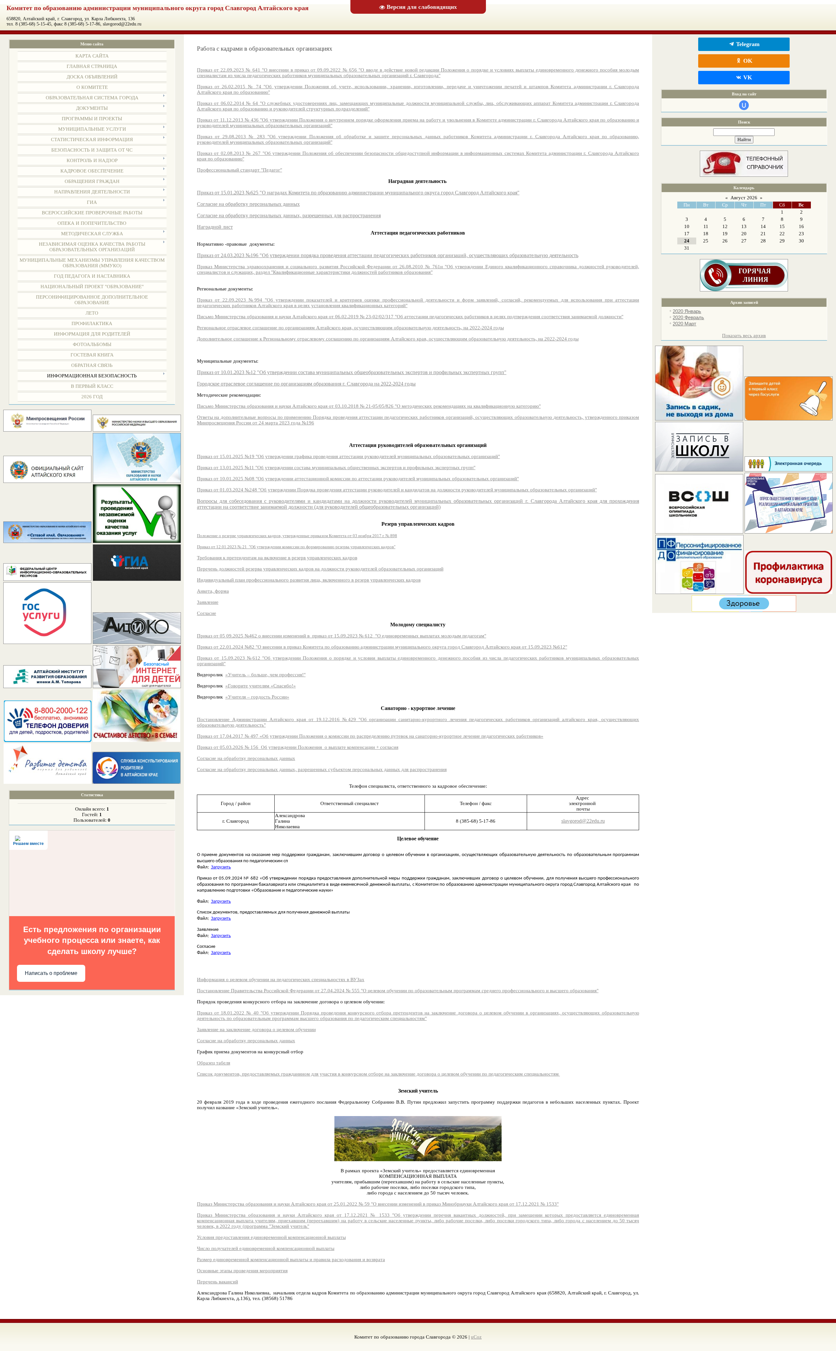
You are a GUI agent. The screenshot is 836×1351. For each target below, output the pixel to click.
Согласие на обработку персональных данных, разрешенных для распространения (289, 215)
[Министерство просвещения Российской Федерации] (47, 430)
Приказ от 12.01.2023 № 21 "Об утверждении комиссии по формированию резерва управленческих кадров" (296, 546)
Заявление (207, 602)
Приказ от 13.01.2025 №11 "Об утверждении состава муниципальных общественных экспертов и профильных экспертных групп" (336, 467)
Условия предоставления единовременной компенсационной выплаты (271, 1237)
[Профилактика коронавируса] (788, 592)
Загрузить (221, 867)
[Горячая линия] (744, 289)
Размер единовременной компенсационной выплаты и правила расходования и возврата (291, 1259)
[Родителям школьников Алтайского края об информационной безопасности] (137, 686)
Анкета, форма (213, 591)
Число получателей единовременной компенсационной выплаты (265, 1248)
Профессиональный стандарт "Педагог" (239, 170)
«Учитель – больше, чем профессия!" (265, 674)
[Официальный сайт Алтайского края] (47, 481)
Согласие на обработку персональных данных (248, 204)
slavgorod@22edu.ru (583, 821)
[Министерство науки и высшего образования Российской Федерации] (137, 430)
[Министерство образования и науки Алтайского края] (137, 481)
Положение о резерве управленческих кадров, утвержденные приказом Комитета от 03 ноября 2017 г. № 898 (297, 535)
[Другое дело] (744, 610)
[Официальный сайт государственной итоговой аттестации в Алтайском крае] (137, 579)
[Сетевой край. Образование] (47, 541)
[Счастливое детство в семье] (136, 740)
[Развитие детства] (47, 782)
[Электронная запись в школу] (699, 469)
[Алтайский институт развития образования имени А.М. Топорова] (47, 686)
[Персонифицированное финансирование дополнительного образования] (699, 592)
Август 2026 (744, 197)
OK (747, 61)
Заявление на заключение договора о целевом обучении (256, 1029)
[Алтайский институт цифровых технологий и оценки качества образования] (137, 642)
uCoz (476, 1337)
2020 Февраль (688, 317)
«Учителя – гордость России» (257, 697)
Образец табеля (213, 1062)
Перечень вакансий (217, 1281)
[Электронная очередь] (789, 469)
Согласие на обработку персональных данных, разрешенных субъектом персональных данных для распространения (322, 769)
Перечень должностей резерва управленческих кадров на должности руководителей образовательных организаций (320, 568)
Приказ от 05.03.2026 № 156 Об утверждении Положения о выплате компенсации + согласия (297, 747)
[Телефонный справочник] (744, 175)
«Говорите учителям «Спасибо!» (260, 685)
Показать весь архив (744, 335)
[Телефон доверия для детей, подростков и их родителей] (47, 740)
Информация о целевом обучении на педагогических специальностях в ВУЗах (280, 979)
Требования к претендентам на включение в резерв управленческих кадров (277, 557)
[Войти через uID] (744, 105)
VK (747, 77)
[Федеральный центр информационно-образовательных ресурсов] (47, 579)
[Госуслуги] (47, 642)
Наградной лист (215, 227)
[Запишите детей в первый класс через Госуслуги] (789, 418)
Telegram (747, 44)
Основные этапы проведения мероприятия (242, 1270)
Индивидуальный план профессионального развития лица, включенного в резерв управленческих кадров (309, 580)
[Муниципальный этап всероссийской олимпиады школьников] (699, 532)
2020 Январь (687, 311)
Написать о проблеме (51, 973)
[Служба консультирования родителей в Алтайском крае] (136, 782)
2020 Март (684, 323)
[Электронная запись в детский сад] (699, 418)
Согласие (206, 613)
